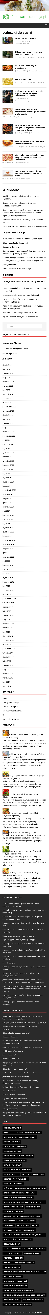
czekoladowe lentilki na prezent (18, 1156)
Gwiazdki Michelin (9, 1091)
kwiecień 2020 (8, 565)
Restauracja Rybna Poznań (15, 1281)
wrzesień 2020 (8, 544)
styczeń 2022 (8, 477)
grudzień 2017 (8, 640)
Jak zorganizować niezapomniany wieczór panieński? (23, 1047)
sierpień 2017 (8, 657)
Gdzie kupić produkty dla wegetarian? (26, 66)
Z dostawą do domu (11, 247)
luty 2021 (6, 523)
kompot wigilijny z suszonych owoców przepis (24, 1202)
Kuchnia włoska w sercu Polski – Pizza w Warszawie (29, 142)
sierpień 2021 (8, 498)
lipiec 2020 (7, 552)
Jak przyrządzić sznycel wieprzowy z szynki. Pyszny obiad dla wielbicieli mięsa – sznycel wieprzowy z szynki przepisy (24, 988)
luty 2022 (6, 473)
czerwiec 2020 (8, 557)
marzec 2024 (8, 444)
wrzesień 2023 (8, 461)
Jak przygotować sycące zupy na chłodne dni (21, 295)
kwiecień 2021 (8, 515)
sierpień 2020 (8, 548)
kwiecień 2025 (8, 432)
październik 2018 (9, 598)
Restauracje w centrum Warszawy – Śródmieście (22, 239)
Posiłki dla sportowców (25, 38)
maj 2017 (6, 669)
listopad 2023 (8, 457)
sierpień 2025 (8, 415)
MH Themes (39, 1313)
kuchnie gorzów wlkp (13, 1211)
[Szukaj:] (24, 326)
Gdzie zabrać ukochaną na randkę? (17, 268)
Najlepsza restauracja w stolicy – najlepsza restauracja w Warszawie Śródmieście (30, 93)
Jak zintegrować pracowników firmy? (16, 1077)
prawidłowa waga (12, 1267)
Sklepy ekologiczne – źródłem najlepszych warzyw (28, 53)
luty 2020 (6, 573)
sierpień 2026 (8, 365)
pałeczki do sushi (31, 1253)
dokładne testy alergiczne (15, 1179)
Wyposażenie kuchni (11, 719)
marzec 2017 (8, 678)
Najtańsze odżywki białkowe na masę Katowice (24, 1235)
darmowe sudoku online (14, 1160)
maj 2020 (6, 561)
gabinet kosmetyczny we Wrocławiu (20, 1193)
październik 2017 (9, 648)
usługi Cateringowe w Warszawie (18, 1290)
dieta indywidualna (12, 1165)
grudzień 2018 (8, 590)
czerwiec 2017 (8, 665)
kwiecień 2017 (8, 673)
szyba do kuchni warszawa (15, 1286)
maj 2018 (6, 619)
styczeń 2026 (8, 394)
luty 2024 (6, 448)
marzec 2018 (8, 628)
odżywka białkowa (12, 1244)
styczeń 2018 (8, 636)
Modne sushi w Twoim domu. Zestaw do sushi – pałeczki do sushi (28, 173)
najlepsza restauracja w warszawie (19, 1230)
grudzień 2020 (8, 532)
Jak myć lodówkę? (10, 264)
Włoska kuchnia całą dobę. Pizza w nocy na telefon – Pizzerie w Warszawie (30, 157)
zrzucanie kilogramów (33, 1300)
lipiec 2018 (7, 611)
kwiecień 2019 (8, 582)
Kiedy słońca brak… (24, 79)
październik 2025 (9, 407)
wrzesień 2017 (8, 653)
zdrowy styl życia (12, 1300)
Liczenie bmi (9, 1225)
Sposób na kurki (9, 963)
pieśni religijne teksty (13, 1258)
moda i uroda (23, 1225)
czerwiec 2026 (8, 373)
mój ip (34, 1225)
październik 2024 (9, 436)
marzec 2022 (8, 469)
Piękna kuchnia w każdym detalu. (15, 1098)
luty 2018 (6, 632)
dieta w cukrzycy (11, 1174)
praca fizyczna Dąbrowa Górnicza (19, 1263)
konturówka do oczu (13, 1207)
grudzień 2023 (8, 452)
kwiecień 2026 (8, 381)
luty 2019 (6, 586)
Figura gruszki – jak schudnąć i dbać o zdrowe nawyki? (24, 226)
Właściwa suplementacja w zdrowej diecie (20, 313)
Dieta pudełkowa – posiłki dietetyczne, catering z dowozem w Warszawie (30, 111)
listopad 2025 (8, 402)
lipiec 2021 (7, 502)
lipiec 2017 (7, 661)
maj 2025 (6, 427)
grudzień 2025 (8, 398)
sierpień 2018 (8, 607)
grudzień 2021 (8, 482)
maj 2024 (6, 440)
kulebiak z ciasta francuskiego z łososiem (22, 1216)
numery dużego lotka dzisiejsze (17, 1239)
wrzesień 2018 (8, 603)
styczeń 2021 (8, 527)
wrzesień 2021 (8, 494)
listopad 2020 (8, 536)
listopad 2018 (8, 594)
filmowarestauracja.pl (22, 43)
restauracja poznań (12, 1277)
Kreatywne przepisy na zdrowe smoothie (18, 936)
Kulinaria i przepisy (10, 706)
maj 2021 (6, 511)
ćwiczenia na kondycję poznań (17, 1304)
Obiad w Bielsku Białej (11, 1059)
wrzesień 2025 (8, 411)
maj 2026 (6, 377)
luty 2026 (6, 390)
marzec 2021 (8, 519)
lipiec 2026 (7, 369)
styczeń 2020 (8, 578)
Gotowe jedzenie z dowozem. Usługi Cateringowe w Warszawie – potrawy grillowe (30, 127)
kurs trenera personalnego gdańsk (19, 1221)
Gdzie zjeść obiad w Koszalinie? (15, 243)
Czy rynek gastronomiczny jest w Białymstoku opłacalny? (24, 1023)
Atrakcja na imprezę (10, 1109)
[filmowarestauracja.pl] (24, 10)
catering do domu (12, 1142)
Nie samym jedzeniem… (12, 711)
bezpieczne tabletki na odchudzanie (19, 1137)
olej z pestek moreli (12, 1253)
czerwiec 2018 (8, 615)
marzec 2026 (8, 386)
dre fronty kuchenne (13, 1184)
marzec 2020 (8, 569)
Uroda (5, 715)
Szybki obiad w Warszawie (13, 1051)
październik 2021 (9, 490)
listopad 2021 (8, 486)
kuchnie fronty (33, 1207)
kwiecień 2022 (8, 465)
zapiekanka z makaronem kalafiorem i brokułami (25, 1295)
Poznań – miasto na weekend (14, 1095)
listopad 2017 (8, 644)
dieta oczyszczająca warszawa (17, 1170)
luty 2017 (6, 682)
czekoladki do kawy (12, 1151)
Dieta (5, 698)
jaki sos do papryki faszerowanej (18, 1197)
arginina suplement (12, 1128)
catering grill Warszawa (15, 1146)
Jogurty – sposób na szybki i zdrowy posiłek (20, 317)
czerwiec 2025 (8, 423)
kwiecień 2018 (8, 623)
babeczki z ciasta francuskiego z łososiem (22, 1133)
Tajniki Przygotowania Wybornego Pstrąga (19, 940)
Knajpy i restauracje (11, 702)
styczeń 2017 (8, 686)
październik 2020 (9, 540)
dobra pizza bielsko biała (33, 1174)
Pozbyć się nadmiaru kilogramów (22, 832)
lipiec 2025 (7, 419)
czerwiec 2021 (8, 507)
